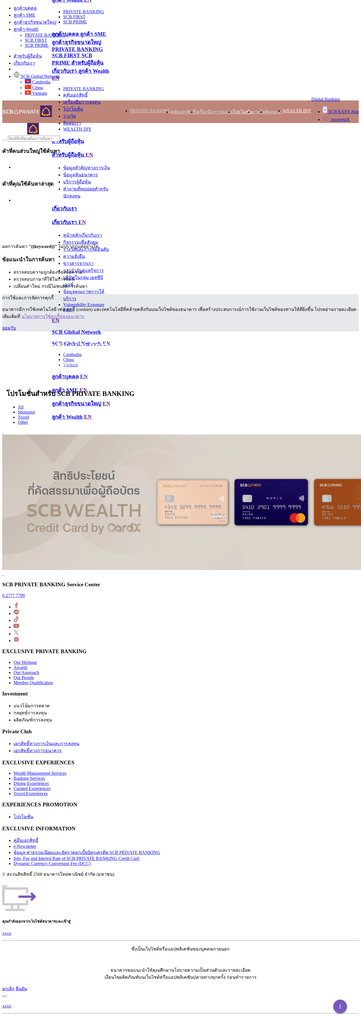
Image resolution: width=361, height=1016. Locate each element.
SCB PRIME (37, 45)
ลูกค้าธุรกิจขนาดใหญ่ (35, 22)
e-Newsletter (25, 846)
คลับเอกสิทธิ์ (75, 95)
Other (23, 422)
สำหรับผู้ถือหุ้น (28, 56)
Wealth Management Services (40, 773)
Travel (23, 417)
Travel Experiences (31, 793)
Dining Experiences (31, 783)
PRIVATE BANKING (45, 35)
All (20, 407)
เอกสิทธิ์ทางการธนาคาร (38, 750)
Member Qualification (33, 682)
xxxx (6, 933)
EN (56, 78)
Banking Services (29, 778)
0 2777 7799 (13, 595)
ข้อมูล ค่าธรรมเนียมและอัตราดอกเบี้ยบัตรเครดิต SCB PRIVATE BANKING (87, 852)
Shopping (26, 412)
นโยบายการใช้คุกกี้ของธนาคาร (52, 316)
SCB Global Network (76, 332)
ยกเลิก (8, 988)
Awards (20, 667)
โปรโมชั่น (73, 109)
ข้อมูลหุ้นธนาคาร (80, 174)
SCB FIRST (36, 40)
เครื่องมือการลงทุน (81, 102)
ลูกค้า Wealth (26, 29)
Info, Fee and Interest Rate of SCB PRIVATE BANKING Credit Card (76, 858)
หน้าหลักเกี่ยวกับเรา (82, 235)
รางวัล (69, 116)
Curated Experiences (32, 788)
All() (18, 242)
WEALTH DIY (77, 129)
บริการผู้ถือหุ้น (77, 181)
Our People (24, 677)
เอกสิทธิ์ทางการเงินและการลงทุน (46, 743)
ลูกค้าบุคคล (25, 8)
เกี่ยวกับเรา (24, 63)
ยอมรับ (9, 328)
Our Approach (26, 672)
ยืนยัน (21, 988)
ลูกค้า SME (24, 15)
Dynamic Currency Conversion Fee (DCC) (52, 863)
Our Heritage (25, 662)
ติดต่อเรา (72, 123)
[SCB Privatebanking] (21, 111)
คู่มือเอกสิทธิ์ (26, 840)
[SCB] (20, 133)
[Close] (4, 886)
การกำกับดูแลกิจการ (83, 270)
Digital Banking (325, 99)
